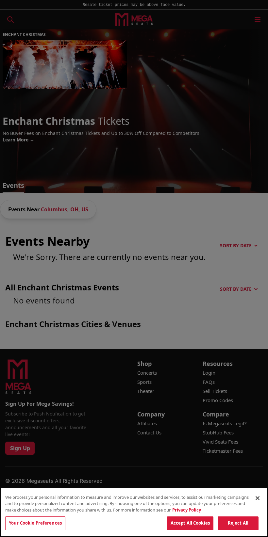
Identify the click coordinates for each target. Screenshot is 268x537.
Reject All (238, 523)
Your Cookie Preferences (35, 523)
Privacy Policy (186, 510)
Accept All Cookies (190, 523)
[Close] (257, 498)
